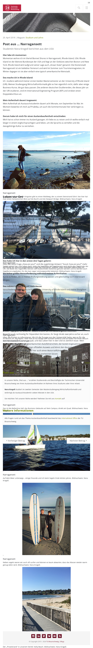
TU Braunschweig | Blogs (55, 641)
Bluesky (49, 636)
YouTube (54, 636)
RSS (60, 636)
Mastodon (44, 636)
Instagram (33, 636)
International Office (69, 418)
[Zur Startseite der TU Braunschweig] (12, 7)
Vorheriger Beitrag (16, 440)
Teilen (87, 362)
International (30, 363)
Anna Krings (11, 363)
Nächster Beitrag (77, 440)
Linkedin (38, 636)
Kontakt (58, 398)
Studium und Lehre (34, 37)
